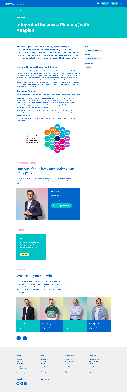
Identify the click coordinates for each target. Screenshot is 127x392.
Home (17, 10)
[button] (98, 3)
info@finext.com (22, 367)
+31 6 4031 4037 (55, 197)
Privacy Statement (45, 383)
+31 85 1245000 (22, 368)
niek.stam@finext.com (56, 195)
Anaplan (23, 10)
